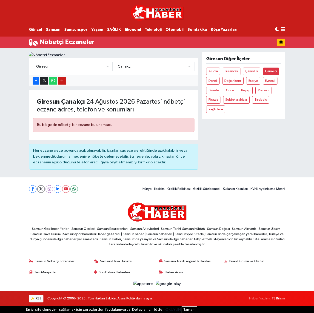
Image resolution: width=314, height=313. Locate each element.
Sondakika (197, 29)
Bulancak (231, 71)
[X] (41, 189)
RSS (38, 298)
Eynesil (270, 81)
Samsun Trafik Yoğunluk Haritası (187, 261)
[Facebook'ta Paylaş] (36, 81)
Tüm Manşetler (45, 272)
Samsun (53, 29)
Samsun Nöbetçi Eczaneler (54, 261)
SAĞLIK (114, 29)
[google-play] (168, 284)
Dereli (212, 81)
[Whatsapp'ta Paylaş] (53, 81)
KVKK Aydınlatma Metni (268, 189)
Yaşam (97, 29)
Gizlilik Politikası (179, 189)
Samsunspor (75, 29)
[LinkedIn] (57, 189)
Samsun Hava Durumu (116, 261)
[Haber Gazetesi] (157, 12)
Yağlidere (215, 109)
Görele (213, 90)
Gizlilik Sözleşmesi (206, 189)
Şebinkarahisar (236, 99)
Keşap (246, 90)
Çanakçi (271, 71)
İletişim (159, 189)
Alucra (213, 71)
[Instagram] (49, 189)
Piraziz (213, 99)
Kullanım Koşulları (235, 189)
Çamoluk (251, 71)
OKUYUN (173, 310)
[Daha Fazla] (62, 81)
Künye (147, 189)
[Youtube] (66, 189)
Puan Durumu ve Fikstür (246, 261)
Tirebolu (260, 99)
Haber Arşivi (174, 272)
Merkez (263, 90)
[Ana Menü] (283, 30)
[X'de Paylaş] (44, 81)
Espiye (253, 81)
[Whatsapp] (74, 189)
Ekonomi (133, 29)
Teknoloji (153, 29)
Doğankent (232, 81)
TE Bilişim (278, 298)
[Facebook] (33, 189)
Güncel (35, 29)
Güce (230, 90)
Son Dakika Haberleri (114, 272)
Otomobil (175, 29)
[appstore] (143, 284)
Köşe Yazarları (224, 29)
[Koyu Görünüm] (277, 29)
